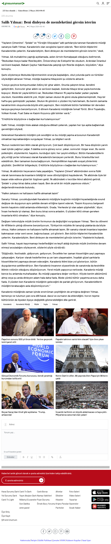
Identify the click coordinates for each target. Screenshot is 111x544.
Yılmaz (55, 304)
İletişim (34, 540)
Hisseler (59, 499)
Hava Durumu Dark (10, 491)
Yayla (45, 304)
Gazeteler (73, 503)
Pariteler (60, 507)
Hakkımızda (25, 540)
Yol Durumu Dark (9, 495)
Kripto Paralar (62, 503)
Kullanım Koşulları (73, 540)
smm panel (24, 507)
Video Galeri (74, 495)
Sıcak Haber (75, 507)
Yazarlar (73, 499)
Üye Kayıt (5, 516)
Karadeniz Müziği (23, 304)
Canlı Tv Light (7, 499)
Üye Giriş (5, 511)
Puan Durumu (43, 499)
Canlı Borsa (42, 491)
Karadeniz (7, 304)
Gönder (10, 457)
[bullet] (44, 457)
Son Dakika (24, 503)
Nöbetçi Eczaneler (28, 499)
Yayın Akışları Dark (28, 495)
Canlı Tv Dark (25, 491)
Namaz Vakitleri (44, 495)
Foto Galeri (74, 491)
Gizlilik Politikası (44, 540)
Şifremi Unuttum (9, 520)
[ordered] (40, 457)
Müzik (36, 304)
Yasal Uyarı (86, 540)
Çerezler (55, 540)
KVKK (63, 540)
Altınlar (59, 491)
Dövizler (59, 495)
